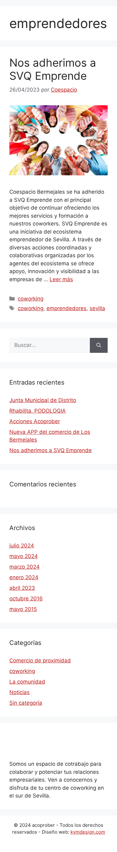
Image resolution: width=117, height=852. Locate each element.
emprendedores (66, 308)
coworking (30, 299)
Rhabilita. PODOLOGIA (37, 411)
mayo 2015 (23, 609)
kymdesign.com (88, 832)
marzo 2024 (24, 567)
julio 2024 (21, 545)
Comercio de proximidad (40, 660)
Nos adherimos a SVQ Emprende (52, 69)
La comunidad (27, 682)
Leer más (61, 279)
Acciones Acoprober (34, 421)
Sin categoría (25, 703)
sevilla (97, 308)
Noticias (19, 692)
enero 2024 (23, 577)
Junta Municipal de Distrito (42, 400)
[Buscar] (99, 345)
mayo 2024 (23, 556)
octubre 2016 (26, 598)
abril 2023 (22, 588)
